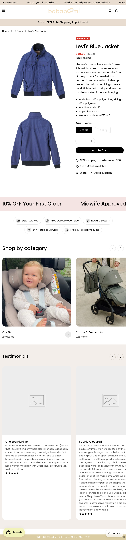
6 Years (104, 130)
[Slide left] (113, 248)
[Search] (110, 11)
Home (5, 31)
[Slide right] (121, 248)
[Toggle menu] (3, 11)
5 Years (18, 31)
